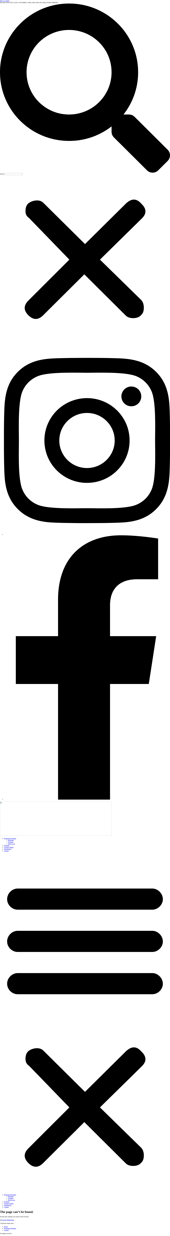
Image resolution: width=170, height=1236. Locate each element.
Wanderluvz (7, 849)
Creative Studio (9, 847)
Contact (6, 851)
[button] (85, 88)
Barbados (11, 840)
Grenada (10, 842)
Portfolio (6, 845)
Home (6, 1226)
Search (2, 174)
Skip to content (4, 1)
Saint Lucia (11, 844)
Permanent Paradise (10, 838)
